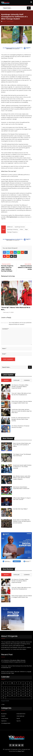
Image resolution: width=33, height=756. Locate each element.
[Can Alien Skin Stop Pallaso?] (6, 512)
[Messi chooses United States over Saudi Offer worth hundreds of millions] (6, 446)
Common (27, 380)
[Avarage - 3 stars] (4, 322)
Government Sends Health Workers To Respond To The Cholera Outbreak (22, 467)
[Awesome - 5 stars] (7, 322)
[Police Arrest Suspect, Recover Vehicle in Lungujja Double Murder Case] (5, 404)
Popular (16, 380)
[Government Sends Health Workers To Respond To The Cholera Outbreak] (6, 468)
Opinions (3, 721)
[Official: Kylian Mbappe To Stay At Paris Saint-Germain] (6, 501)
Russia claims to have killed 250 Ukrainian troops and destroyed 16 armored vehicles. (22, 521)
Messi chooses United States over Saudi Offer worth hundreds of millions (22, 445)
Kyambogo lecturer (20, 226)
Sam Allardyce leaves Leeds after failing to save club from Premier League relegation (21, 477)
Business (4, 713)
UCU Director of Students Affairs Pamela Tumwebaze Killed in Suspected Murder (20, 386)
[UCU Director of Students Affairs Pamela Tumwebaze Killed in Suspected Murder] (5, 388)
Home (4, 21)
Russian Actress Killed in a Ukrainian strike (25, 267)
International (20, 716)
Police (21, 229)
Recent (6, 380)
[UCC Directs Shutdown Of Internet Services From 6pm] (5, 428)
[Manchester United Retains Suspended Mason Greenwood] (6, 490)
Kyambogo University (12, 229)
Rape (26, 229)
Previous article (6, 264)
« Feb (2, 704)
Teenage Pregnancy (12, 232)
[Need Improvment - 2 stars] (3, 322)
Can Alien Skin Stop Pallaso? (20, 508)
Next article (28, 264)
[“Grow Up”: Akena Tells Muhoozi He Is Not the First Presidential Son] (5, 396)
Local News (10, 21)
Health (3, 716)
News (18, 718)
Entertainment (21, 713)
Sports (18, 721)
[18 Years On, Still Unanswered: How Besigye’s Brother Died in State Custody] (5, 420)
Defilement (10, 226)
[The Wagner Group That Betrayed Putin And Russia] (6, 457)
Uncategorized (5, 723)
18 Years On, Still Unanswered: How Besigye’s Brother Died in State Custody (21, 419)
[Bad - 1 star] (1, 322)
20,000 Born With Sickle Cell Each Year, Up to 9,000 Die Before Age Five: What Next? (22, 411)
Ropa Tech (21, 751)
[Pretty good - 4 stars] (5, 322)
